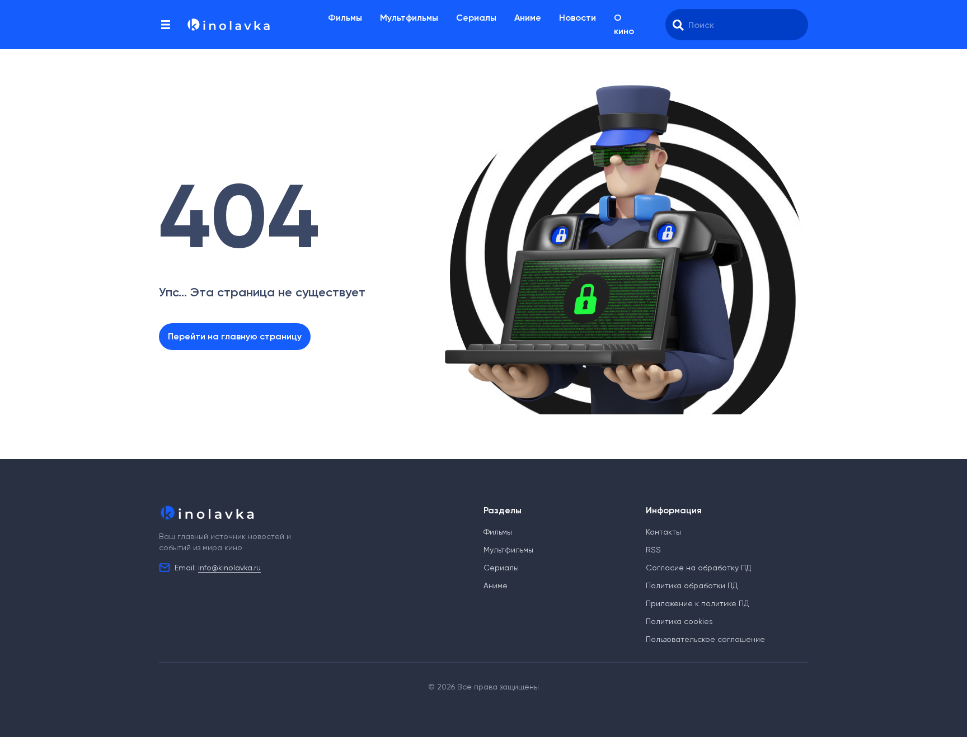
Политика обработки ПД (692, 585)
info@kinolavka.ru (229, 567)
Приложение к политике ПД (697, 603)
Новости (577, 17)
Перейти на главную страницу (235, 336)
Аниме (527, 17)
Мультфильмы (409, 17)
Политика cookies (679, 621)
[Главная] (228, 24)
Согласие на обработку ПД (698, 567)
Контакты (663, 531)
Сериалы (476, 17)
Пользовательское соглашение (705, 639)
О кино (624, 24)
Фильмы (345, 17)
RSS (653, 549)
